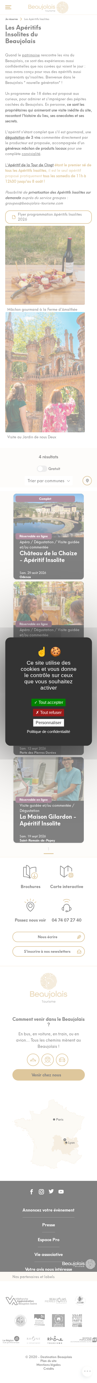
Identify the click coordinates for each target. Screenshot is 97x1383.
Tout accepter (50, 702)
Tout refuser (50, 712)
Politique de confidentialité (48, 731)
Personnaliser (48, 722)
